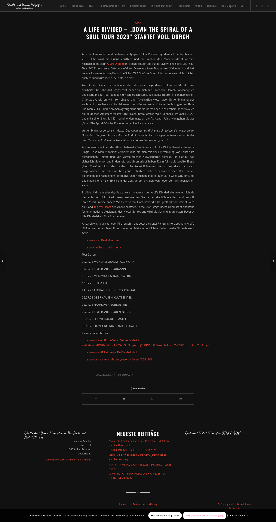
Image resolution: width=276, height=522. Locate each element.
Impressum (125, 504)
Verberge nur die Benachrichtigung (205, 515)
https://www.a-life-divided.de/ (100, 240)
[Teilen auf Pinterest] (152, 399)
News (138, 23)
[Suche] (242, 5)
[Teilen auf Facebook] (96, 399)
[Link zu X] (268, 5)
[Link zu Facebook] (256, 5)
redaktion (127, 374)
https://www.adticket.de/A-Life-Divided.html (109, 352)
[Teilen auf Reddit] (180, 399)
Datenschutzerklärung (145, 504)
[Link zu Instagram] (262, 5)
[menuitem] (62, 5)
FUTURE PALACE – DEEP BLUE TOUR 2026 (132, 450)
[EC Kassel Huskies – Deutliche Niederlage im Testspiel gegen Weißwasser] (3, 261)
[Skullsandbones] (24, 5)
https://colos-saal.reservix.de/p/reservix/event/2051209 (117, 359)
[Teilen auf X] (124, 399)
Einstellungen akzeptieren (165, 515)
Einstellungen (237, 515)
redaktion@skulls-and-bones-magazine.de (68, 459)
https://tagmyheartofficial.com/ (101, 247)
